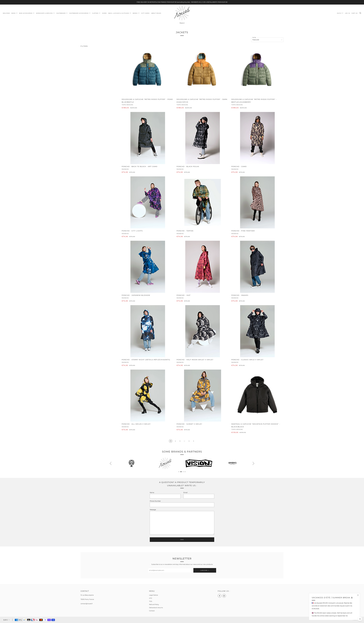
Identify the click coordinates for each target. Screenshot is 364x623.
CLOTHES (95, 13)
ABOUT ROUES (156, 13)
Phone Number (155, 501)
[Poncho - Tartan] (203, 202)
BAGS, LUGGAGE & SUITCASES (118, 13)
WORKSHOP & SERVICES (44, 13)
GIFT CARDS (145, 13)
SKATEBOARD (61, 13)
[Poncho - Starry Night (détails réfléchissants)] (148, 331)
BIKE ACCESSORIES (26, 13)
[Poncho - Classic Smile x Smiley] (257, 331)
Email (185, 492)
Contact (152, 611)
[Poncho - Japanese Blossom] (148, 267)
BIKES (14, 13)
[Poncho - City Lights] (148, 202)
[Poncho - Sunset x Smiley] (203, 396)
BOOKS (135, 13)
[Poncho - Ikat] (203, 267)
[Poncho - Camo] (257, 138)
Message (153, 509)
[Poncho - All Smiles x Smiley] (148, 396)
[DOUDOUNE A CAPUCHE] (148, 71)
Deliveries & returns (156, 607)
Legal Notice (153, 595)
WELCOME (6, 13)
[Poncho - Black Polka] (203, 138)
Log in (347, 13)
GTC (150, 598)
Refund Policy (154, 604)
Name (152, 492)
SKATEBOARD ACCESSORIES (79, 13)
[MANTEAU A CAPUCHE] (257, 396)
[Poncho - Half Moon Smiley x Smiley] (203, 331)
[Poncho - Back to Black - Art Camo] (148, 138)
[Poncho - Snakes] (257, 267)
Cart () (355, 13)
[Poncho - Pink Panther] (257, 202)
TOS (150, 601)
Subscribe (203, 570)
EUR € (339, 13)
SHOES (104, 13)
